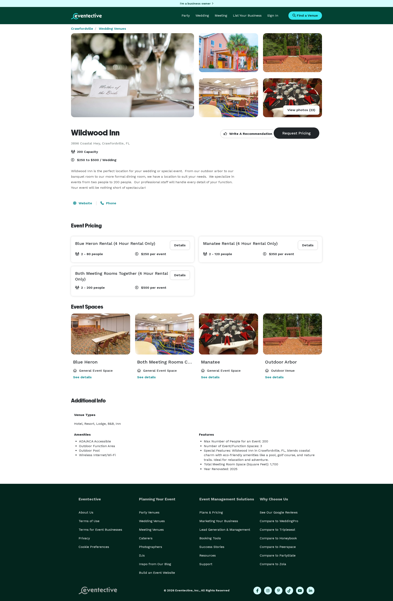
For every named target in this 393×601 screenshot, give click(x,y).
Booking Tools (210, 538)
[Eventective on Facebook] (257, 590)
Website (85, 203)
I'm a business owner (195, 3)
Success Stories (211, 547)
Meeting (221, 15)
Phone (110, 203)
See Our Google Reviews (279, 512)
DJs (142, 555)
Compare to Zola (273, 564)
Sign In (272, 15)
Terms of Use (89, 521)
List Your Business (247, 15)
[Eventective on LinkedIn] (310, 590)
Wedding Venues (112, 29)
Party (186, 15)
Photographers (150, 547)
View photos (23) (301, 110)
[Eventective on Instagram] (268, 590)
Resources (207, 555)
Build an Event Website (157, 573)
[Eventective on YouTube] (300, 590)
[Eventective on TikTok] (289, 590)
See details (82, 377)
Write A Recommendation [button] (250, 134)
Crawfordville (82, 29)
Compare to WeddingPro (279, 521)
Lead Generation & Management (224, 530)
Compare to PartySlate (278, 555)
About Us (86, 512)
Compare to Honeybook (278, 538)
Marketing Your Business (218, 521)
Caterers (145, 538)
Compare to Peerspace (278, 547)
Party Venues (149, 512)
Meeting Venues (151, 530)
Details (180, 245)
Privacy (84, 538)
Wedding (202, 15)
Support (205, 564)
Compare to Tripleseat (277, 530)
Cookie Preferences (94, 547)
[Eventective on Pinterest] (278, 590)
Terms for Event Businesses (100, 530)
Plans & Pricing (211, 512)
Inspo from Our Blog (155, 564)
